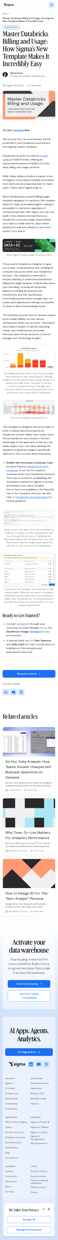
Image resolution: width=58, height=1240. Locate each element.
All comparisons (39, 1143)
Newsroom (10, 1181)
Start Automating (27, 983)
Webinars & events (15, 1137)
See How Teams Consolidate (29, 995)
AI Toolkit (10, 1088)
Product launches (14, 1132)
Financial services (39, 1083)
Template (18, 130)
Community (11, 1157)
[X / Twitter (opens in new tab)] (46, 1064)
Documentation (13, 1142)
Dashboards (11, 1098)
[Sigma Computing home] (8, 4)
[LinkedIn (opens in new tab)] (31, 1064)
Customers (11, 1176)
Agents (9, 1083)
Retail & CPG (37, 1093)
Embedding (11, 1103)
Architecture (11, 1093)
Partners (9, 1191)
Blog (5, 13)
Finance (35, 1103)
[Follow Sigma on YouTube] (13, 692)
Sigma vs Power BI (40, 1122)
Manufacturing (38, 1098)
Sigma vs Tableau (40, 1127)
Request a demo (27, 673)
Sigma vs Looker (39, 1132)
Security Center (39, 1171)
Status (34, 1192)
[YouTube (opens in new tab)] (38, 1064)
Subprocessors (38, 1187)
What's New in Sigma (16, 1122)
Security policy (38, 1176)
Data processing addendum (39, 1182)
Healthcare (36, 1088)
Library (8, 1127)
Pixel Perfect (11, 1108)
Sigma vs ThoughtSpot (38, 1138)
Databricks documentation (32, 497)
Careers (9, 1171)
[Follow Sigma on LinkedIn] (6, 692)
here (23, 624)
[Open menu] (51, 5)
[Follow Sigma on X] (21, 692)
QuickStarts (11, 1147)
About (8, 1186)
